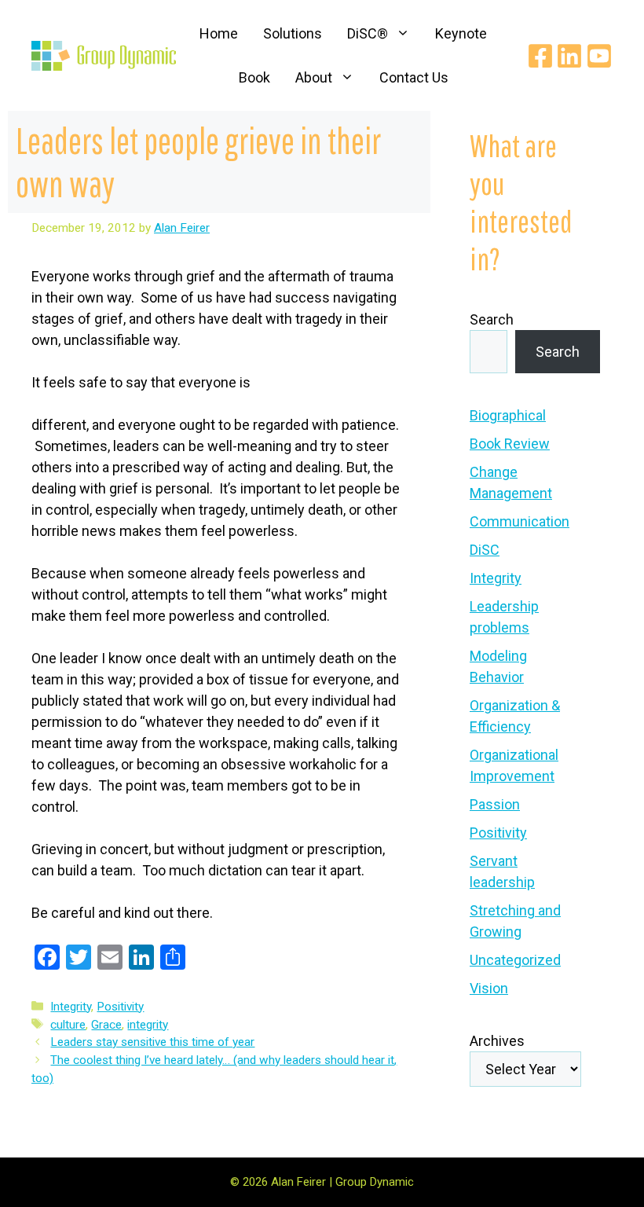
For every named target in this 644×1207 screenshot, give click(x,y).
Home (218, 33)
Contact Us (413, 77)
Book (254, 77)
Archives (497, 1041)
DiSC (484, 549)
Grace (106, 1025)
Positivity (120, 1007)
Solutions (292, 33)
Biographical (508, 415)
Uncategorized (515, 960)
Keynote (461, 33)
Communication (519, 521)
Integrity (70, 1007)
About (313, 77)
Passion (495, 804)
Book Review (510, 443)
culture (68, 1025)
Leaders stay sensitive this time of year (152, 1042)
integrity (147, 1025)
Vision (489, 988)
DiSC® (367, 33)
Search (492, 319)
